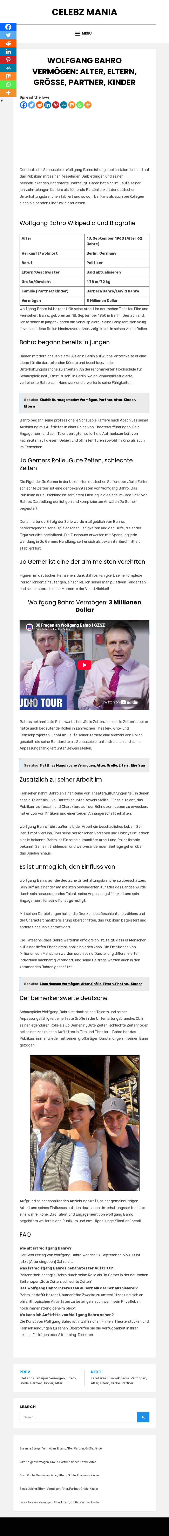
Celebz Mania (84, 12)
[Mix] (71, 105)
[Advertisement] (84, 137)
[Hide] (1, 100)
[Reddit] (39, 105)
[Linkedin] (47, 105)
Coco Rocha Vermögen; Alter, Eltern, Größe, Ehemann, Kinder (59, 1475)
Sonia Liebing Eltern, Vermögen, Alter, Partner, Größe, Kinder (59, 1489)
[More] (88, 105)
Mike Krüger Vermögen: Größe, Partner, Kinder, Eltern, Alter (58, 1462)
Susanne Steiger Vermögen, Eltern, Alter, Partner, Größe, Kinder (61, 1448)
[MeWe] (63, 105)
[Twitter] (31, 105)
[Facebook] (23, 105)
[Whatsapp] (79, 105)
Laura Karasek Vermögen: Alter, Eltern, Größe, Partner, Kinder (59, 1502)
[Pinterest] (55, 105)
